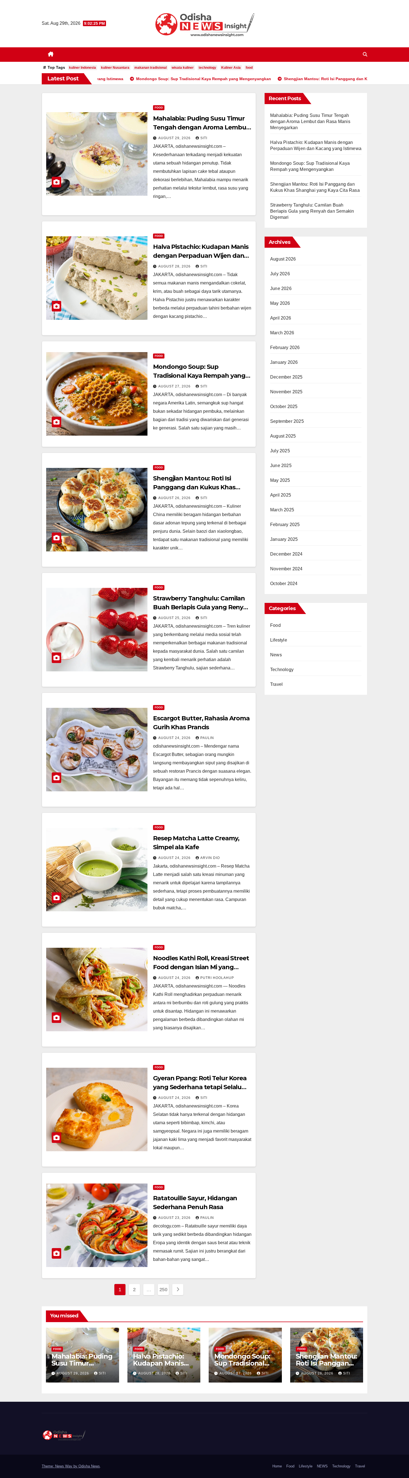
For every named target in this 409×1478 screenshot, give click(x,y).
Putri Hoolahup (217, 978)
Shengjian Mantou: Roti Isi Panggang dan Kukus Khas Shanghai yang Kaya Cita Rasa (198, 487)
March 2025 (282, 509)
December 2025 (286, 377)
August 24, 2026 (175, 738)
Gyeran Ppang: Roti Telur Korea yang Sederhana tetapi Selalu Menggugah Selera (200, 1087)
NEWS (322, 1466)
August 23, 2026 (175, 1218)
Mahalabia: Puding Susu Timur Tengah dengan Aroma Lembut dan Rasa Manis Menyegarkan (201, 127)
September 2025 (287, 421)
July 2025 (280, 450)
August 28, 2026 (175, 266)
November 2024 (286, 568)
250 (163, 1289)
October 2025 (283, 406)
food (249, 68)
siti (203, 138)
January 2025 (284, 539)
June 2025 (281, 465)
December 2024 (286, 554)
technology (207, 68)
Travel (276, 684)
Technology (282, 669)
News (276, 654)
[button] (365, 54)
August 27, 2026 (175, 386)
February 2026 (285, 347)
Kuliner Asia (231, 68)
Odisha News (89, 1466)
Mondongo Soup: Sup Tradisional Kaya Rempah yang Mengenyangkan (199, 375)
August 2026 (283, 259)
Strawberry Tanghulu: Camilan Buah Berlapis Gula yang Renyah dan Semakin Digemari (202, 607)
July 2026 (280, 273)
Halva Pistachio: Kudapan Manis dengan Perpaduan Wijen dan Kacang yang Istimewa (200, 255)
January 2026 (284, 362)
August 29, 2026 (175, 138)
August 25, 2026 (175, 618)
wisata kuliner (183, 68)
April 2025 (280, 495)
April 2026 (280, 318)
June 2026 (281, 288)
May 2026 (280, 303)
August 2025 (283, 436)
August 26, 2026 (175, 498)
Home (277, 1466)
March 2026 (282, 332)
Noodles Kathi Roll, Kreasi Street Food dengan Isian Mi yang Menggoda (201, 967)
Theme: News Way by (60, 1466)
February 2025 (285, 524)
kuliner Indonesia (82, 68)
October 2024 (283, 583)
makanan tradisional (150, 68)
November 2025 (286, 391)
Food (159, 107)
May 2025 (280, 480)
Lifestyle (278, 640)
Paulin (207, 738)
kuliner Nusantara (115, 68)
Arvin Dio (210, 858)
